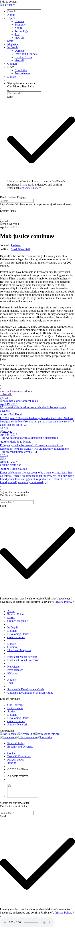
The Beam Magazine (19, 650)
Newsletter (21, 70)
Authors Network (17, 724)
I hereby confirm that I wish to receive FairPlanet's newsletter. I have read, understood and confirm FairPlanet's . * (36, 184)
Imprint (11, 762)
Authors (12, 679)
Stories (11, 617)
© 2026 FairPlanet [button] (17, 769)
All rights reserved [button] (17, 775)
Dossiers (19, 50)
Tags (10, 682)
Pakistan (16, 245)
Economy (20, 24)
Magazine (13, 44)
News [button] (10, 66)
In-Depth (12, 47)
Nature (18, 27)
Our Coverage (15, 704)
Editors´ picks (15, 708)
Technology (21, 31)
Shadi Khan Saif (20, 249)
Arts (17, 34)
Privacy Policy (29, 187)
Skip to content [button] (8, 1)
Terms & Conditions (19, 756)
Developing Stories (26, 53)
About (11, 14)
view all (19, 37)
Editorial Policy (16, 743)
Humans (19, 21)
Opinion (12, 63)
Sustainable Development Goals (25, 689)
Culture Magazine (17, 620)
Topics (11, 18)
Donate (11, 76)
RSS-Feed (13, 673)
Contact (11, 753)
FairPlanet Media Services (22, 656)
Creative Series (23, 57)
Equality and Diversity (20, 746)
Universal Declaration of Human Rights (30, 692)
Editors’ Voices (16, 614)
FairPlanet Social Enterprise (23, 660)
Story (10, 40)
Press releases (22, 73)
